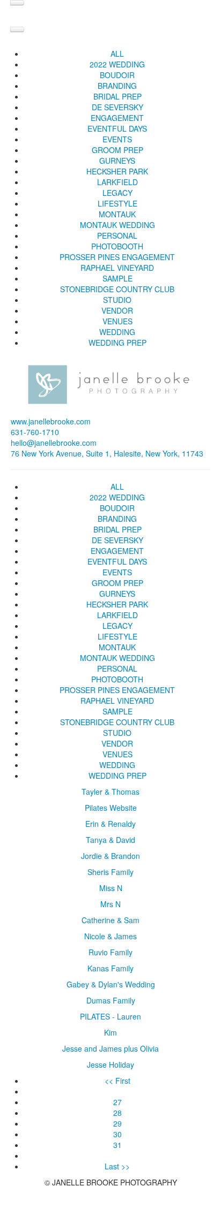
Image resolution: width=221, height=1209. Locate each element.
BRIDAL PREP (117, 96)
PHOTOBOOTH (117, 246)
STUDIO (117, 299)
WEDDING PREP (117, 342)
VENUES (117, 321)
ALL (117, 53)
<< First (117, 1080)
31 (117, 1144)
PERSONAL (117, 235)
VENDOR (117, 310)
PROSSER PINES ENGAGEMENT (117, 257)
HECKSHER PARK (117, 171)
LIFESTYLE (117, 203)
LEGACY (117, 192)
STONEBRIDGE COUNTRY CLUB (117, 289)
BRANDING (117, 85)
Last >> (117, 1166)
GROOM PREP (117, 150)
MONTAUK (117, 214)
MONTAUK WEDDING (117, 224)
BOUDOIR (117, 75)
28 (117, 1112)
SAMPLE (117, 278)
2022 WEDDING (117, 64)
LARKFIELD (117, 182)
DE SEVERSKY (117, 107)
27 (117, 1102)
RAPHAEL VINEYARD (117, 267)
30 (117, 1134)
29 (117, 1123)
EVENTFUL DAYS (117, 128)
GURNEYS (117, 160)
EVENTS (117, 139)
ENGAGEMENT (117, 117)
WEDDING (117, 331)
